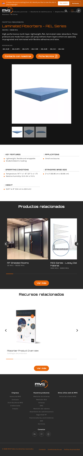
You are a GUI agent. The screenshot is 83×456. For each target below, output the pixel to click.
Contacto (15, 400)
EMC (41, 406)
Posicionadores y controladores (41, 418)
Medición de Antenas (41, 396)
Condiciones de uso (55, 449)
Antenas (41, 403)
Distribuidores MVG (15, 403)
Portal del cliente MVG (67, 396)
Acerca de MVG (15, 396)
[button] (72, 10)
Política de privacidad (72, 449)
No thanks (75, 3)
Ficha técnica (46, 56)
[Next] (77, 244)
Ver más (41, 283)
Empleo (15, 409)
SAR (41, 421)
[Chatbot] (65, 10)
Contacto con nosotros (18, 56)
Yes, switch (64, 3)
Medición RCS (41, 400)
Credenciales (15, 406)
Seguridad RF (41, 415)
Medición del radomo (41, 409)
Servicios (41, 424)
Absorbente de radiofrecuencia (41, 412)
